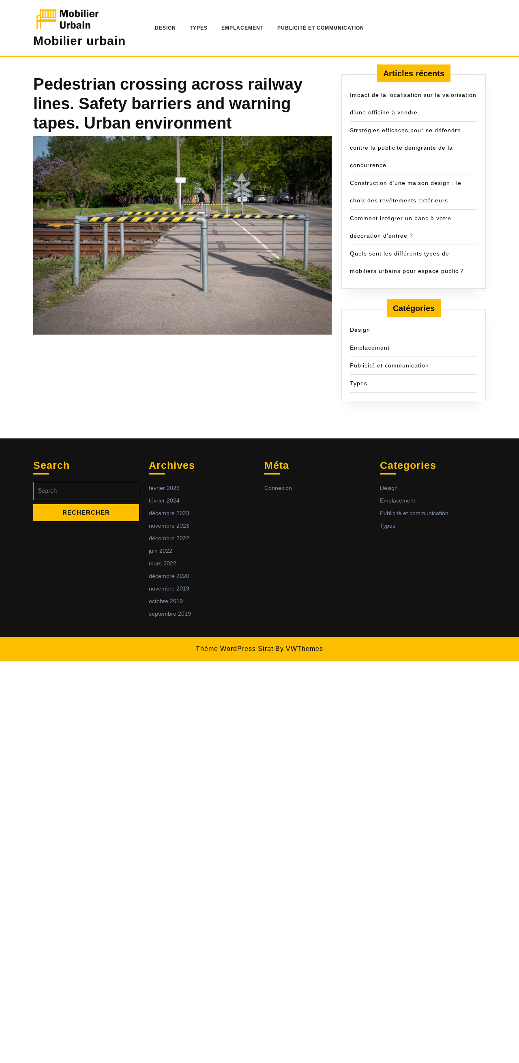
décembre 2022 (169, 538)
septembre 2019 (170, 613)
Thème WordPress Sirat (234, 648)
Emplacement (242, 28)
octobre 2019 (166, 601)
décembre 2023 (169, 513)
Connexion (278, 488)
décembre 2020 (169, 576)
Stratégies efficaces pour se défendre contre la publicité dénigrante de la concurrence (405, 147)
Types (199, 28)
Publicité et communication (320, 28)
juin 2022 (160, 551)
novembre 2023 (169, 525)
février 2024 (164, 500)
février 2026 (164, 488)
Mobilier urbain (79, 40)
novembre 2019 (169, 588)
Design (165, 28)
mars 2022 (162, 563)
